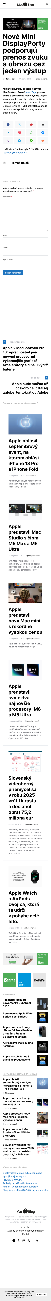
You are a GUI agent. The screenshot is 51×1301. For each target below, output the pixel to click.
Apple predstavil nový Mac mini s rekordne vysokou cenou (25, 621)
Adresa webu (8, 260)
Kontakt (26, 1234)
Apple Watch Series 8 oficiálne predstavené (16, 1058)
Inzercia (25, 1227)
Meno (5, 235)
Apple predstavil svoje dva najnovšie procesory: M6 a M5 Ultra (24, 700)
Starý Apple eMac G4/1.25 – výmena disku (25, 1190)
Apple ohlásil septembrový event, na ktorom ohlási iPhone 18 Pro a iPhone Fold (23, 455)
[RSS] (37, 1240)
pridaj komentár (42, 79)
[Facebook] (13, 1240)
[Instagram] (24, 1240)
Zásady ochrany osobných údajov (25, 1230)
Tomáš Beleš (11, 79)
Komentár (7, 197)
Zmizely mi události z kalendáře (20, 1183)
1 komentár (31, 476)
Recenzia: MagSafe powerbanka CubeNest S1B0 (17, 1003)
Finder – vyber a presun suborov (20, 1186)
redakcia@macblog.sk (15, 152)
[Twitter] (19, 1240)
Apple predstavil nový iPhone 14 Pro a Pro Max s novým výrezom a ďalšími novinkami (17, 1032)
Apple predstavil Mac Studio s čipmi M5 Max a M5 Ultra (24, 538)
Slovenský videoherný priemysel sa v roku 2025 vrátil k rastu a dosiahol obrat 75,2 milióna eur (22, 798)
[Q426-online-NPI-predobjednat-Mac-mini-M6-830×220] (25, 958)
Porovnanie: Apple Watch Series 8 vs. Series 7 (18, 1015)
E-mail (5, 247)
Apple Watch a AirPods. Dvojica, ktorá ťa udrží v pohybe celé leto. (23, 907)
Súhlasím (41, 1294)
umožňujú (31, 92)
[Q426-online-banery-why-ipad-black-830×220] (25, 23)
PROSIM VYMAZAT (13, 1179)
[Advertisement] (25, 307)
